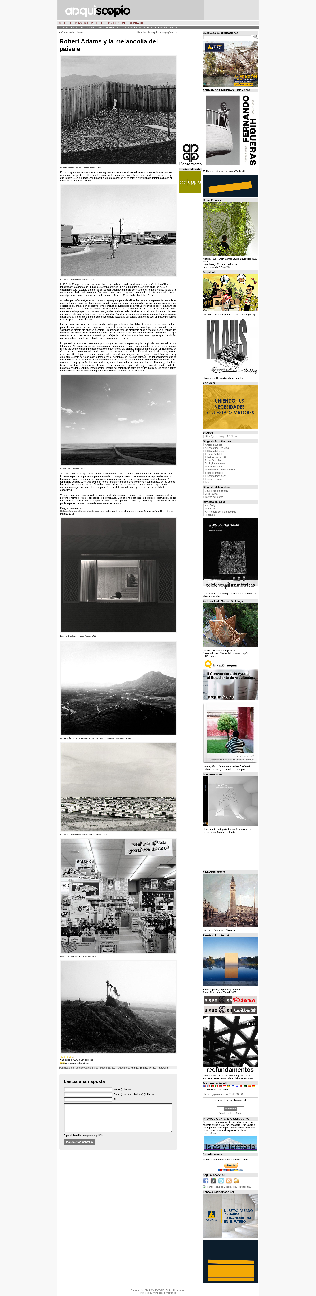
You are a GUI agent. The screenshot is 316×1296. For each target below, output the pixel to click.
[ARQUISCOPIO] (158, 10)
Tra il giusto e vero (215, 463)
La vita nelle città (214, 497)
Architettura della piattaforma (220, 511)
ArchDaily (210, 505)
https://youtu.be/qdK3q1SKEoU (221, 436)
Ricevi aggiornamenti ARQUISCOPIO (223, 1094)
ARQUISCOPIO (156, 1290)
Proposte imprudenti (215, 476)
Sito (116, 1099)
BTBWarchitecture (214, 451)
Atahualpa (171, 1293)
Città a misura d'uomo (216, 490)
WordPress (158, 1293)
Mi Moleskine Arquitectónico (220, 469)
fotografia (163, 1067)
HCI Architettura (213, 466)
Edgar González (213, 460)
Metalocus (210, 508)
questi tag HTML (95, 1135)
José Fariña (211, 493)
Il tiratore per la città (215, 457)
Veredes (209, 482)
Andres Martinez (213, 444)
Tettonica (210, 514)
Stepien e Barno (213, 479)
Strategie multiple (214, 472)
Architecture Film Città (217, 448)
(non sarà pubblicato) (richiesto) (134, 1094)
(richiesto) (122, 1089)
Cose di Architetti (214, 454)
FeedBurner (236, 1113)
